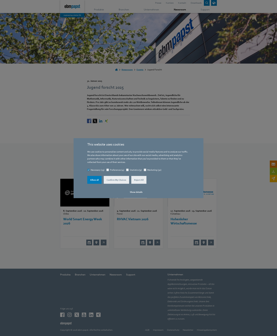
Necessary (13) (97, 170)
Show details (136, 192)
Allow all (94, 179)
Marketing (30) (154, 170)
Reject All (139, 179)
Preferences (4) (117, 170)
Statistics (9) (136, 170)
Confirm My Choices (116, 179)
